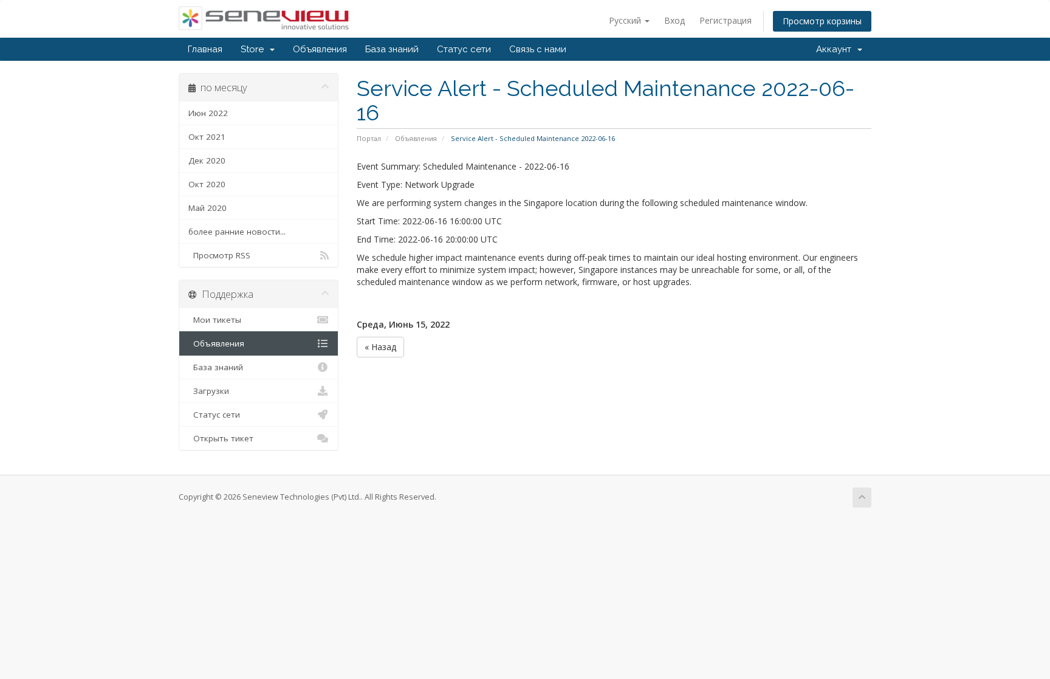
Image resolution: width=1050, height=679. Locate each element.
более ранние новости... (237, 231)
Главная (205, 49)
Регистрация (725, 20)
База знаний (392, 49)
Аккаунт (836, 49)
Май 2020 (207, 207)
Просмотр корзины (822, 21)
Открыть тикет (220, 438)
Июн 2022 (208, 113)
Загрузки (208, 390)
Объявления (320, 49)
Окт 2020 (206, 184)
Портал (369, 138)
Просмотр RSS (219, 255)
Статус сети (464, 49)
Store (255, 49)
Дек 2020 (206, 160)
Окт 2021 (206, 136)
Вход (674, 20)
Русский (626, 20)
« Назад (380, 347)
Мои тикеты (214, 319)
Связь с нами (537, 49)
